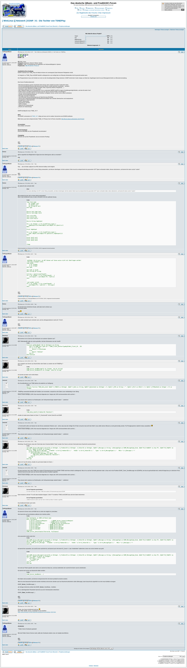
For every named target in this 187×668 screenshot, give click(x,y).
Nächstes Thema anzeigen (177, 29)
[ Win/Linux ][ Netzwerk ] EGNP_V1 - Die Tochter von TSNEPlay (33, 21)
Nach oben (5, 148)
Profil (80, 10)
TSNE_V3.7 (35, 116)
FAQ (77, 8)
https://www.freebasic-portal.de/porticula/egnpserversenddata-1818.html (37, 612)
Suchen (83, 8)
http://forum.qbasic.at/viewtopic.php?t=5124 (72, 119)
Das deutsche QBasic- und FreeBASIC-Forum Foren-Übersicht (42, 26)
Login (108, 10)
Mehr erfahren (168, 10)
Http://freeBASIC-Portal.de (32, 65)
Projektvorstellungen (64, 26)
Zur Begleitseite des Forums (87, 13)
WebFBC (21, 146)
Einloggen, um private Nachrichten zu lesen (94, 10)
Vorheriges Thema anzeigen (162, 29)
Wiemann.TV (36, 146)
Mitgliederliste (90, 8)
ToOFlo (30, 146)
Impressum (106, 13)
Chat (99, 13)
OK (183, 9)
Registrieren (109, 8)
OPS (25, 146)
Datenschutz (96, 665)
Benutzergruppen (100, 8)
